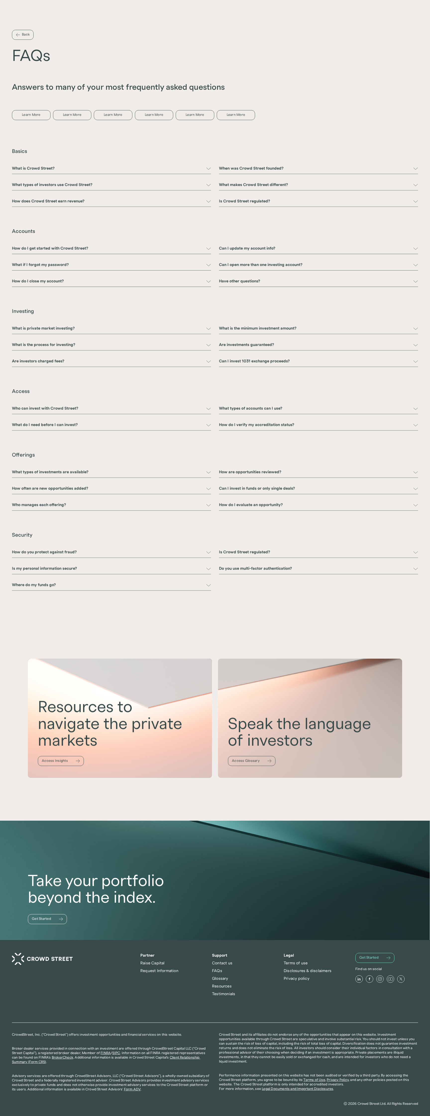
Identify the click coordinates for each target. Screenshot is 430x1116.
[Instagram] (380, 979)
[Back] (23, 35)
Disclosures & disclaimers (307, 971)
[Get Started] (47, 919)
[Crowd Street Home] (42, 959)
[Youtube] (390, 979)
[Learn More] (31, 115)
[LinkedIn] (359, 979)
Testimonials (223, 994)
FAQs (217, 971)
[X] (401, 979)
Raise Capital (152, 963)
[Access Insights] (61, 761)
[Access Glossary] (251, 761)
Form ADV (132, 1089)
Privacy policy (296, 979)
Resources (222, 986)
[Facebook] (369, 979)
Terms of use (296, 963)
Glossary (220, 979)
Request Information (159, 971)
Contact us (222, 963)
